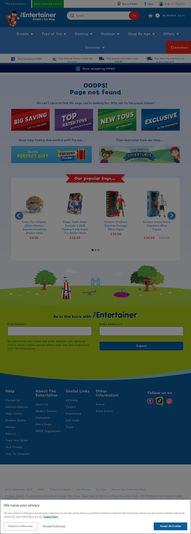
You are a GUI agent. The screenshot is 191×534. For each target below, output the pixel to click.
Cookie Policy (50, 517)
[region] (95, 516)
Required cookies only (20, 526)
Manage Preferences (54, 526)
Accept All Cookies (170, 526)
